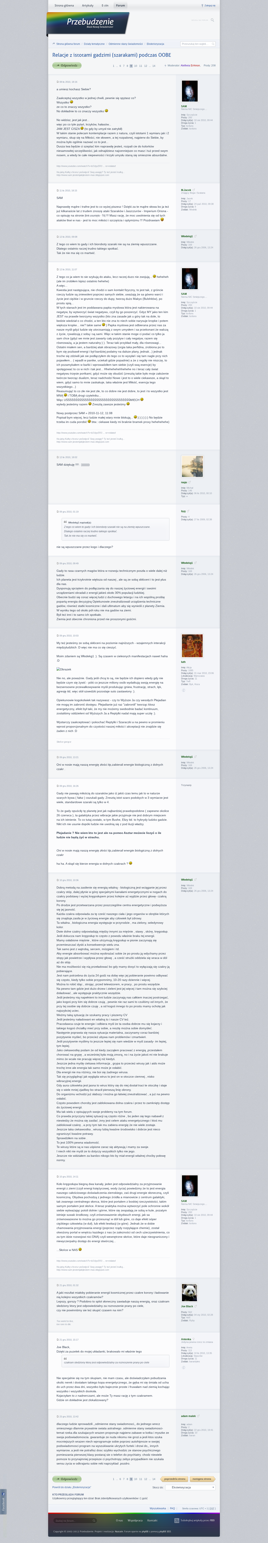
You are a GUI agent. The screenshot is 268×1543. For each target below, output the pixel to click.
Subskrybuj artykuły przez (198, 1520)
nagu (184, 482)
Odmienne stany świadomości (126, 44)
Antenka (186, 1339)
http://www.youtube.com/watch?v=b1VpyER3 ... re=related (86, 166)
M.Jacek (186, 190)
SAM (184, 106)
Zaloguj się (210, 5)
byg (183, 511)
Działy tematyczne (94, 44)
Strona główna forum (68, 44)
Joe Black (187, 1306)
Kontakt (152, 1520)
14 (153, 65)
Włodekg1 (187, 236)
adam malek (188, 1416)
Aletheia (185, 65)
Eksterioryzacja (155, 44)
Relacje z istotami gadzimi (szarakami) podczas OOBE (111, 55)
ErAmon (195, 65)
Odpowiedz (68, 65)
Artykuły (87, 6)
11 (140, 65)
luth (183, 662)
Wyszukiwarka (158, 1508)
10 (135, 65)
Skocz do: (158, 1487)
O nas (119, 1520)
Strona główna (64, 6)
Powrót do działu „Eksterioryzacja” (71, 1487)
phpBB (145, 1531)
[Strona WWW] (183, 690)
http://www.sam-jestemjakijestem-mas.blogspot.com (83, 175)
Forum (120, 6)
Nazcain (119, 1531)
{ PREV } (174, 1479)
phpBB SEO (165, 1531)
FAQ (172, 1508)
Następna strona (203, 1479)
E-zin (104, 6)
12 (145, 65)
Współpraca (135, 1520)
